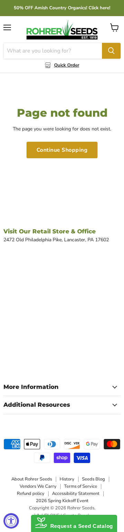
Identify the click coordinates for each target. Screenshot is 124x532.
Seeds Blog (93, 479)
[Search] (111, 51)
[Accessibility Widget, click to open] (11, 521)
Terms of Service (80, 486)
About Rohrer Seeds (31, 479)
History (67, 479)
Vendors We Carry (38, 486)
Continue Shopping (62, 150)
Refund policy (30, 493)
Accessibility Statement (76, 493)
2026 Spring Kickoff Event (62, 501)
